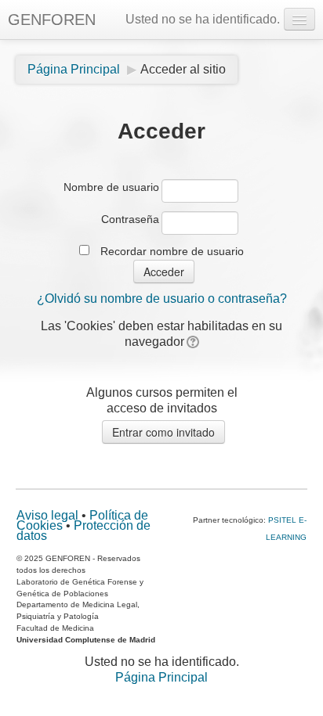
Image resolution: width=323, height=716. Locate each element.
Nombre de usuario (111, 187)
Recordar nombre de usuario (172, 251)
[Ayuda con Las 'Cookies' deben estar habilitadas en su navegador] (191, 341)
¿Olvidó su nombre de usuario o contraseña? (162, 298)
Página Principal (161, 677)
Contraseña (130, 219)
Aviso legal (47, 515)
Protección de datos (83, 530)
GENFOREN (52, 19)
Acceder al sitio (183, 69)
